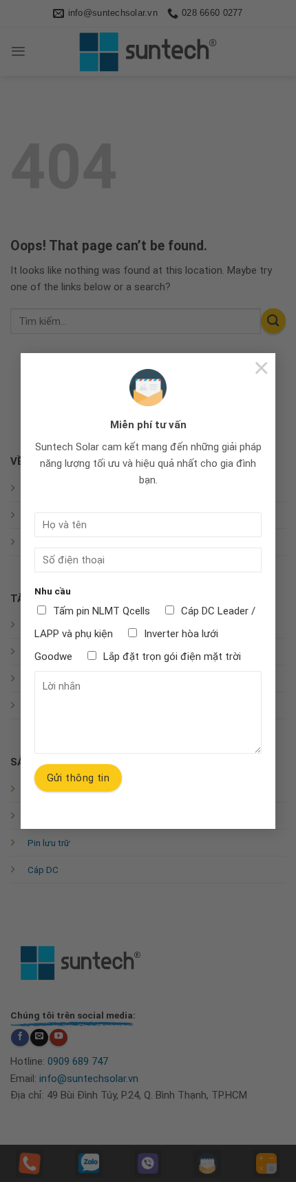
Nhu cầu (52, 591)
